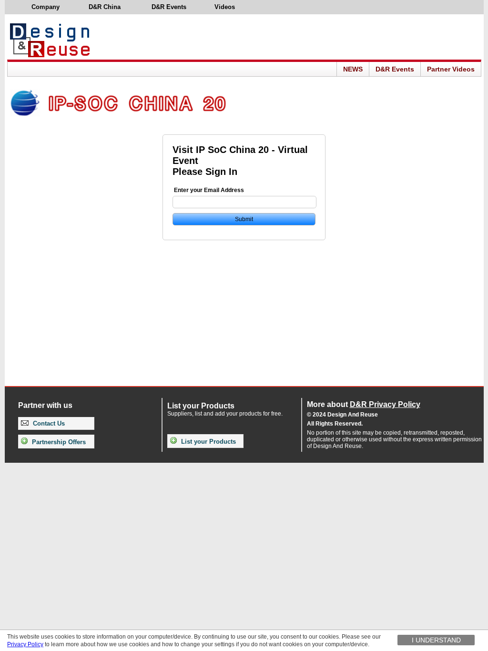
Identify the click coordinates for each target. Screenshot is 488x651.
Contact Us (48, 423)
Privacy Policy (25, 644)
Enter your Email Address (209, 190)
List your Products (207, 441)
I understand (436, 640)
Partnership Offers (58, 442)
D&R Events (395, 69)
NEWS (353, 69)
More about (363, 404)
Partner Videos (451, 69)
